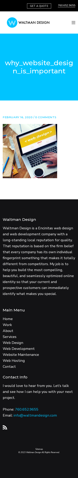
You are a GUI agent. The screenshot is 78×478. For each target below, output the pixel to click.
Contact (9, 366)
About (8, 330)
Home (8, 318)
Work (7, 324)
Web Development (19, 348)
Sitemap (39, 449)
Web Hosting (14, 360)
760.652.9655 (66, 5)
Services (10, 336)
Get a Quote (39, 6)
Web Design (13, 342)
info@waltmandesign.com (35, 415)
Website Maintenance (21, 354)
